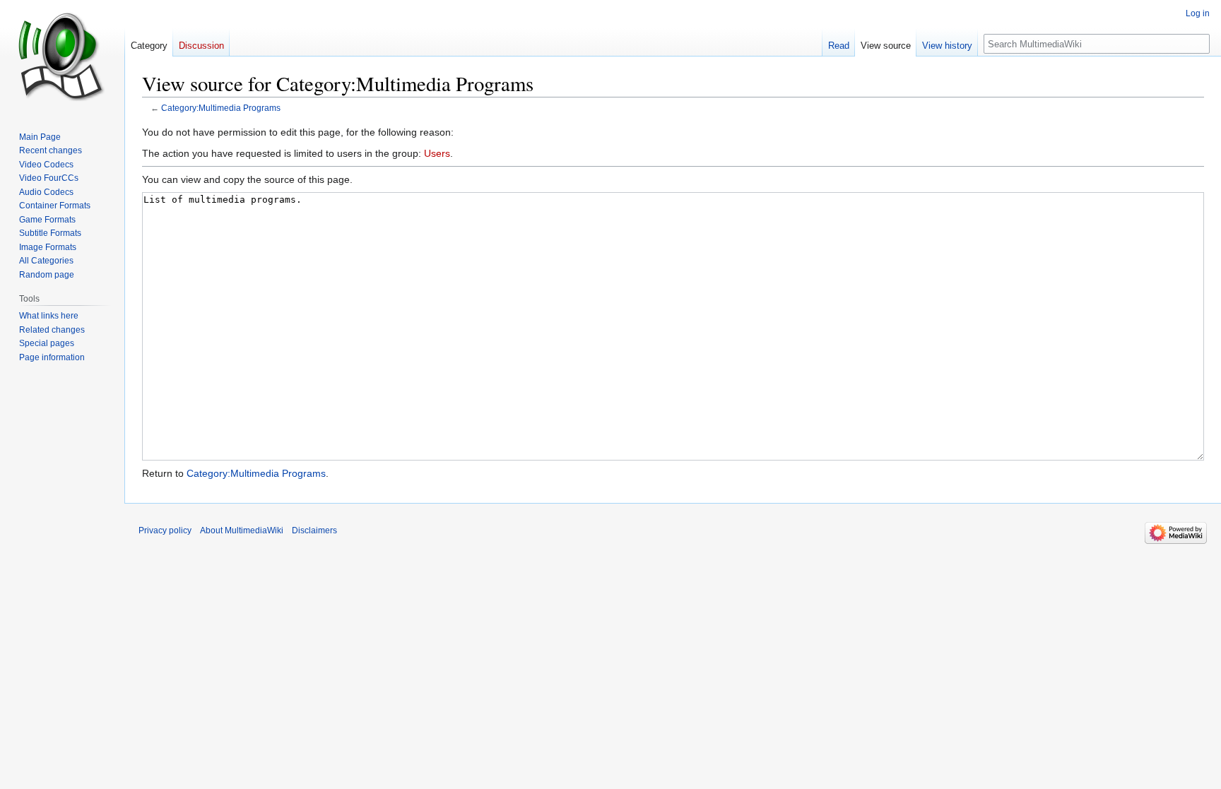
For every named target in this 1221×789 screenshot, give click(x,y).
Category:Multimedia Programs (221, 107)
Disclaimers (314, 530)
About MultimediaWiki (241, 530)
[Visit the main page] (62, 56)
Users (437, 153)
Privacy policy (164, 530)
